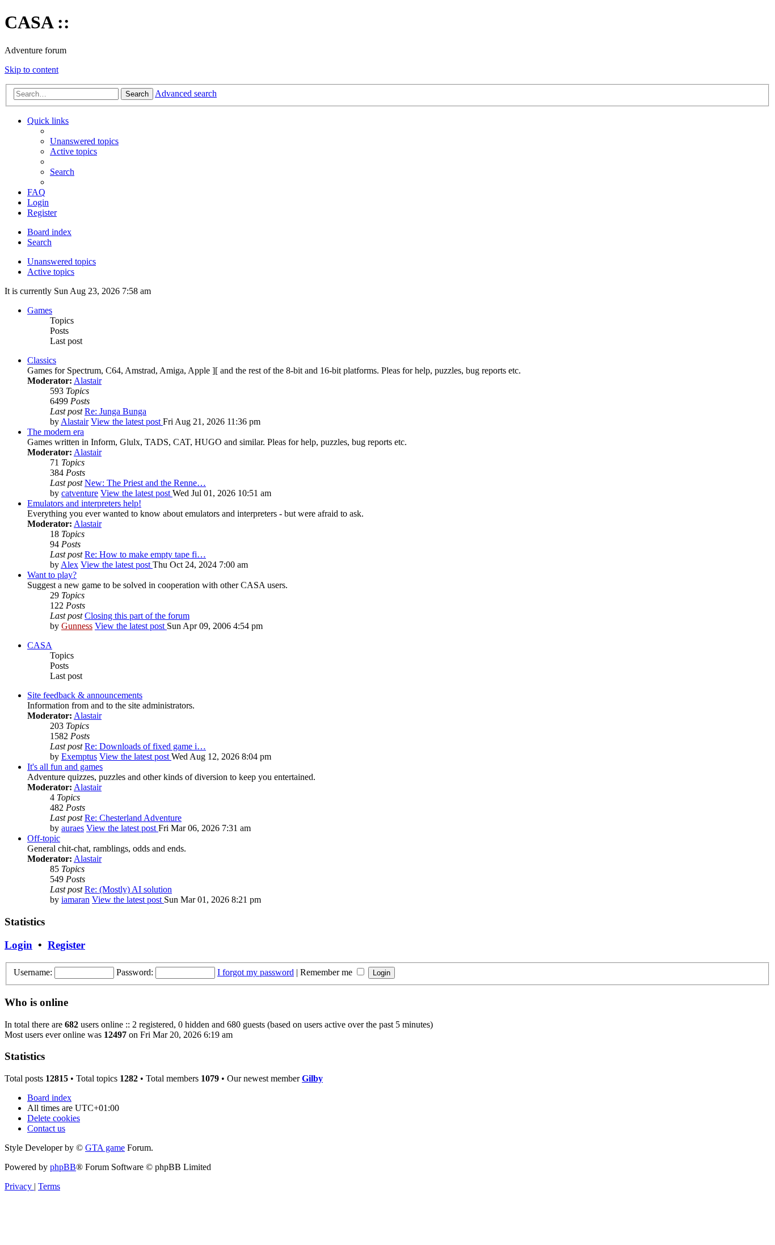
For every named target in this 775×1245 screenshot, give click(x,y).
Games (39, 310)
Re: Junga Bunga (115, 411)
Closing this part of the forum (137, 616)
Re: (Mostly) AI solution (128, 889)
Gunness (76, 626)
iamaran (75, 899)
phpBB (63, 1167)
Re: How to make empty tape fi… (145, 554)
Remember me (327, 972)
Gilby (312, 1078)
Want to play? (52, 575)
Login (18, 945)
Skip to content (31, 69)
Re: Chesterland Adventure (133, 818)
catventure (79, 493)
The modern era (55, 432)
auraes (72, 828)
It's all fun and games (65, 767)
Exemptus (79, 756)
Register (66, 945)
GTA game (105, 1147)
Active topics (50, 271)
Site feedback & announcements (84, 695)
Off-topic (43, 838)
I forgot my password (255, 972)
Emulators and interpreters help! (84, 503)
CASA (39, 645)
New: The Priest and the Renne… (145, 483)
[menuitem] (84, 141)
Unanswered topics (61, 261)
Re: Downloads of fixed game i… (145, 746)
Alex (69, 564)
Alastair (88, 380)
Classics (41, 360)
